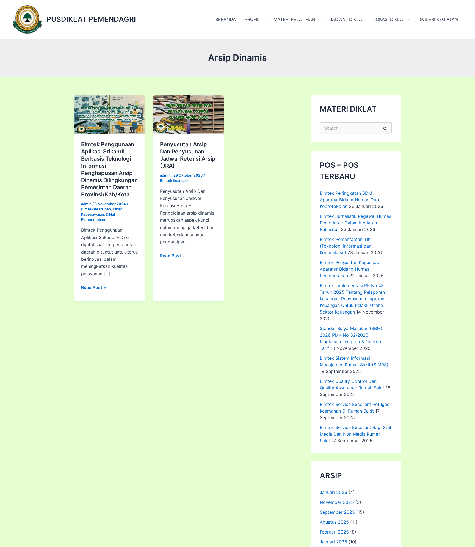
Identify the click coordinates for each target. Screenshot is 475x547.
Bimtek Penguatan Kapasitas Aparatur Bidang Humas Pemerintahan (349, 269)
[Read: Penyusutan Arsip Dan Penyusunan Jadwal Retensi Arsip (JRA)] (188, 114)
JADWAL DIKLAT (347, 19)
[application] (262, 19)
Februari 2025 (334, 532)
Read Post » (93, 287)
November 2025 (337, 502)
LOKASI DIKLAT (389, 19)
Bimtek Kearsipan (96, 209)
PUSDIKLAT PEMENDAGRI (91, 19)
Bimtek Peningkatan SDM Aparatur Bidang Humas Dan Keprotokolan (349, 199)
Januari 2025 (333, 542)
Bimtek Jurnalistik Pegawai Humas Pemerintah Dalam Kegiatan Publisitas (355, 222)
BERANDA (225, 19)
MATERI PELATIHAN (294, 19)
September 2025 (337, 512)
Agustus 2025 (334, 522)
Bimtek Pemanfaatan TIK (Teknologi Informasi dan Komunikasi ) (345, 246)
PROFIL (252, 19)
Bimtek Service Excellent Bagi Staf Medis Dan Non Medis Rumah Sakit (355, 434)
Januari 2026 (333, 492)
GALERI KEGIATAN (439, 19)
